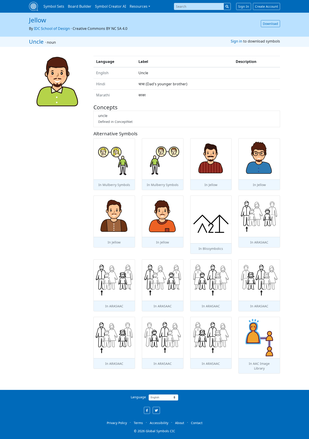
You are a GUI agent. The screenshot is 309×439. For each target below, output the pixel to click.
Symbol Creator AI (110, 6)
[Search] (227, 6)
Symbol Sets (53, 6)
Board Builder (79, 6)
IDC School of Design (52, 28)
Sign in (236, 41)
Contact (196, 423)
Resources (138, 6)
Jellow (37, 20)
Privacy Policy (117, 423)
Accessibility (159, 423)
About (179, 423)
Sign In (243, 6)
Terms (138, 423)
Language (138, 397)
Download (270, 23)
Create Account (266, 6)
